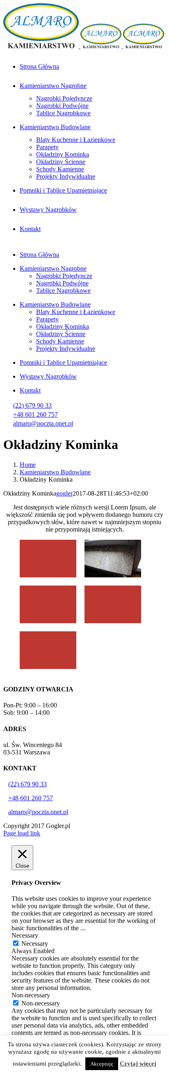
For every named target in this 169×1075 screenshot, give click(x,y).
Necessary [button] (24, 935)
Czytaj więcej (138, 1063)
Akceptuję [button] (101, 1064)
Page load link (21, 833)
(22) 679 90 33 (32, 405)
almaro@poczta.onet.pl (43, 423)
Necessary (34, 943)
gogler (64, 493)
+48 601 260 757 (35, 414)
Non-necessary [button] (30, 995)
